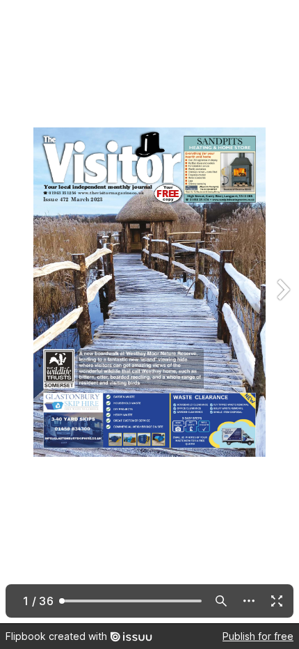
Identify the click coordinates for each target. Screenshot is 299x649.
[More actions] (249, 601)
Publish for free (258, 636)
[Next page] (282, 311)
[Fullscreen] (277, 601)
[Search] (221, 601)
